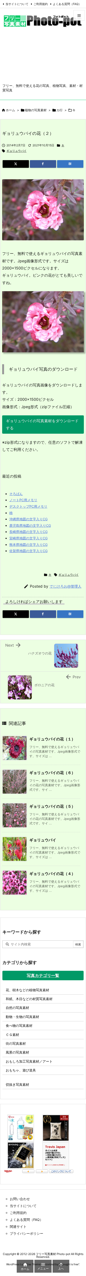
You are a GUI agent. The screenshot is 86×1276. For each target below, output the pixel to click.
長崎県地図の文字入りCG (28, 532)
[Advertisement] (43, 58)
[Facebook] (43, 164)
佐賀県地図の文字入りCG (28, 551)
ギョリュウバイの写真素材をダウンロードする (42, 424)
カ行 (59, 110)
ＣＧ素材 (12, 1035)
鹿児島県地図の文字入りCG (30, 525)
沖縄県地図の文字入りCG (28, 519)
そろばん (16, 494)
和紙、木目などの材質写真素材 (29, 999)
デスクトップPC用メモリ (28, 506)
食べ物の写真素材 (19, 1025)
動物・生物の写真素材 (22, 1017)
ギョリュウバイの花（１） (52, 739)
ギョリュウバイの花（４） (52, 873)
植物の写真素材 (36, 110)
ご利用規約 (40, 4)
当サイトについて (16, 4)
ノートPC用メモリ (23, 500)
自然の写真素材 (17, 1008)
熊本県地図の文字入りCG (28, 545)
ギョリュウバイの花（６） (52, 772)
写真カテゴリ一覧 (43, 975)
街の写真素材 (16, 1043)
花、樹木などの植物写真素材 (27, 990)
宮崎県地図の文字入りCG (28, 538)
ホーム (10, 110)
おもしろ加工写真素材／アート (29, 1061)
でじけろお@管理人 (65, 586)
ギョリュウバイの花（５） (52, 806)
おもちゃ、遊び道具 (21, 1070)
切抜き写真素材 (17, 1084)
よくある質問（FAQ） (67, 4)
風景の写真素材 (17, 1052)
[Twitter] (16, 164)
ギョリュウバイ (16, 151)
